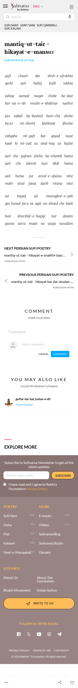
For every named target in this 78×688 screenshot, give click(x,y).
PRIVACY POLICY (19, 650)
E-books (45, 515)
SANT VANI (27, 25)
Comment (60, 354)
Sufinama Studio (51, 543)
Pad (6, 534)
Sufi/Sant (10, 515)
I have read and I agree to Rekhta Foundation (33, 486)
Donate (44, 552)
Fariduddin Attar (19, 60)
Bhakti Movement (16, 590)
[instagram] (49, 634)
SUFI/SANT (11, 25)
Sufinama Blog (49, 534)
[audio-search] (69, 16)
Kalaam (9, 543)
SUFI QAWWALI (47, 25)
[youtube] (39, 634)
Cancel (44, 354)
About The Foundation (45, 579)
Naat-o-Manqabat (17, 552)
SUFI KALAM (12, 28)
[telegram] (59, 634)
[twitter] (28, 634)
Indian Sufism (47, 590)
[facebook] (18, 634)
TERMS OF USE (42, 650)
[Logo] (19, 7)
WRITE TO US (43, 603)
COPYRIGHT (61, 650)
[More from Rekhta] (71, 6)
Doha (7, 525)
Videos (44, 525)
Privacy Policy (37, 489)
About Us (10, 577)
